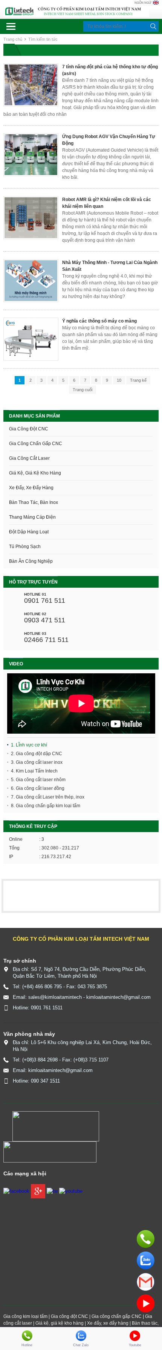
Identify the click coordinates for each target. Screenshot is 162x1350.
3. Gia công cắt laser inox (37, 762)
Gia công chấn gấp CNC (35, 443)
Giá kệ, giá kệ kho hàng (35, 473)
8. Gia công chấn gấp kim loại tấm (45, 805)
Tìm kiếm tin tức (43, 39)
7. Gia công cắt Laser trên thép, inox (47, 797)
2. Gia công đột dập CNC (36, 753)
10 (119, 380)
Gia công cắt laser (29, 458)
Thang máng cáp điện (32, 517)
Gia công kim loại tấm (25, 1316)
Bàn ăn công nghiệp (31, 561)
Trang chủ (12, 39)
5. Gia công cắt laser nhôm (38, 779)
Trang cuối (82, 389)
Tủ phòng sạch (25, 546)
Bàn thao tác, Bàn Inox (33, 502)
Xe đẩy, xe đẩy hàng (31, 487)
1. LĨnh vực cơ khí (29, 745)
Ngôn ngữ (143, 3)
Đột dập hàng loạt (29, 531)
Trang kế (138, 380)
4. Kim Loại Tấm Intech (34, 771)
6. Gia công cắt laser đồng (37, 788)
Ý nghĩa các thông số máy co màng (99, 321)
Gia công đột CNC (28, 429)
